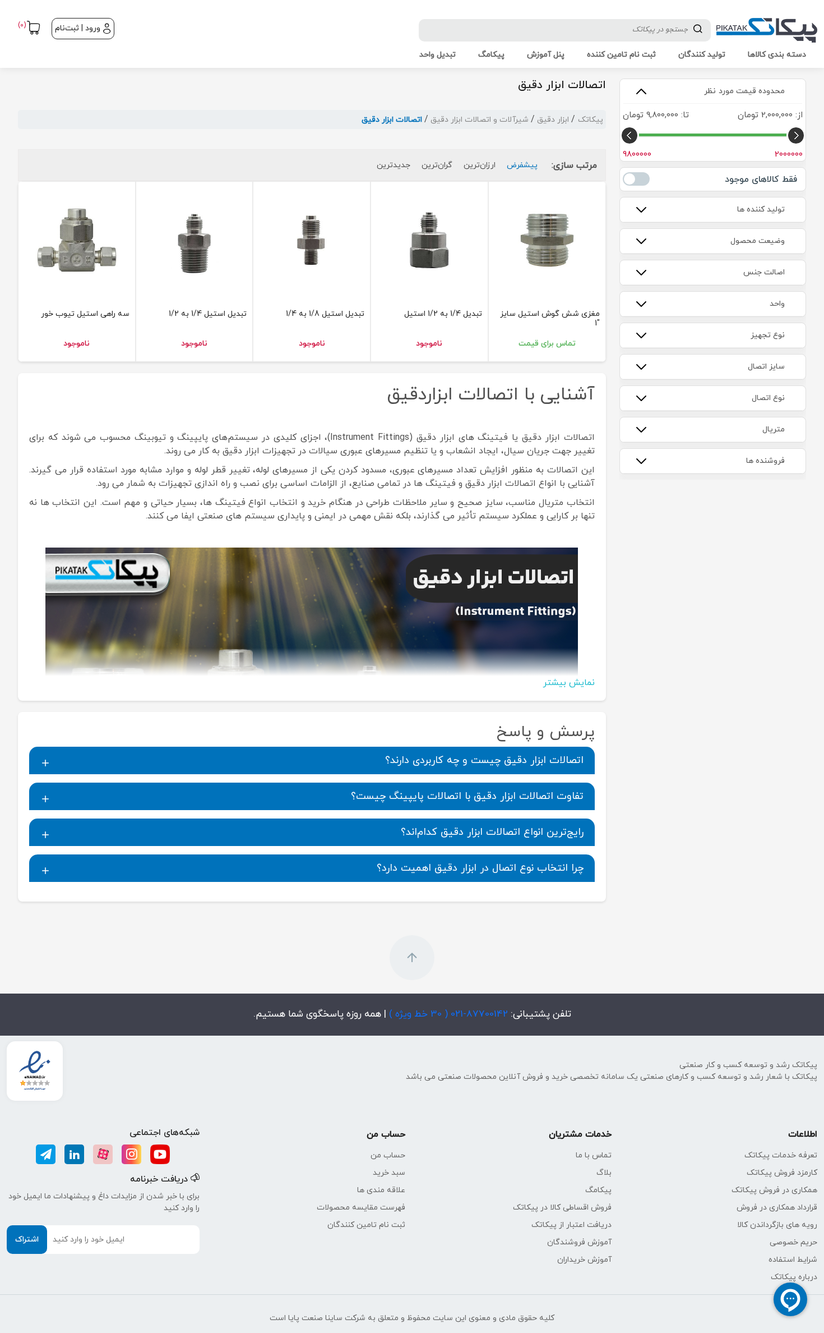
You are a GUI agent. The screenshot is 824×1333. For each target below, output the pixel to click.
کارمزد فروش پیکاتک (782, 1172)
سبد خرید (389, 1172)
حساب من (388, 1155)
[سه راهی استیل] (76, 240)
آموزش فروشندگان (579, 1242)
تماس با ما (594, 1155)
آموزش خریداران (584, 1259)
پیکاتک (590, 119)
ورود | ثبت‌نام (77, 28)
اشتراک (27, 1239)
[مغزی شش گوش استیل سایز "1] (547, 240)
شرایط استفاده (793, 1259)
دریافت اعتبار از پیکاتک (571, 1225)
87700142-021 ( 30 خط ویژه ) (447, 1014)
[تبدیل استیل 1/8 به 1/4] (311, 240)
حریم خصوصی (793, 1242)
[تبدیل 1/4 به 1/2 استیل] (429, 240)
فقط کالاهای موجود (636, 179)
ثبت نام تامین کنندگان (366, 1225)
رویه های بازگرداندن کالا (777, 1225)
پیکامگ (598, 1190)
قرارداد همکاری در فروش (777, 1207)
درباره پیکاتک (794, 1277)
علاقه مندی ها (381, 1190)
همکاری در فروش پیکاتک (774, 1190)
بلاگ (604, 1172)
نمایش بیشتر (569, 683)
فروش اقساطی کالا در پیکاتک (562, 1207)
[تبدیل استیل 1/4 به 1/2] (194, 240)
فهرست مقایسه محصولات (361, 1207)
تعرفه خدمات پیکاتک (780, 1155)
